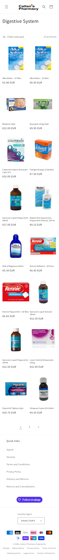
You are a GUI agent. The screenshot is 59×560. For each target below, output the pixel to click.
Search (10, 449)
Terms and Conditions (18, 464)
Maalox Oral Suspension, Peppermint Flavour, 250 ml (42, 219)
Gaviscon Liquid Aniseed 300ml (41, 313)
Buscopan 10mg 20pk (39, 124)
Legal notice (29, 553)
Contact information (46, 553)
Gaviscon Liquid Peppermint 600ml (15, 219)
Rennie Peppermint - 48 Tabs (15, 311)
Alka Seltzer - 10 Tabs (11, 78)
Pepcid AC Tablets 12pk (12, 408)
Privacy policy (33, 548)
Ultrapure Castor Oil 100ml (42, 408)
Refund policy (18, 548)
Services (11, 457)
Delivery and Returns (18, 479)
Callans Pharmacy (27, 544)
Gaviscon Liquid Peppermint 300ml (15, 361)
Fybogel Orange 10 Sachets (42, 169)
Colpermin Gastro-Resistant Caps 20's (15, 170)
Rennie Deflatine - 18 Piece (42, 266)
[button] (6, 6)
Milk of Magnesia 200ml (12, 266)
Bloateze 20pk (8, 124)
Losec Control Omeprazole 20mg (41, 361)
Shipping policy (14, 553)
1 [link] (20, 426)
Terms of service (49, 548)
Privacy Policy (14, 471)
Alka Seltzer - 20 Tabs (39, 78)
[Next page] (38, 426)
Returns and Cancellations (21, 486)
